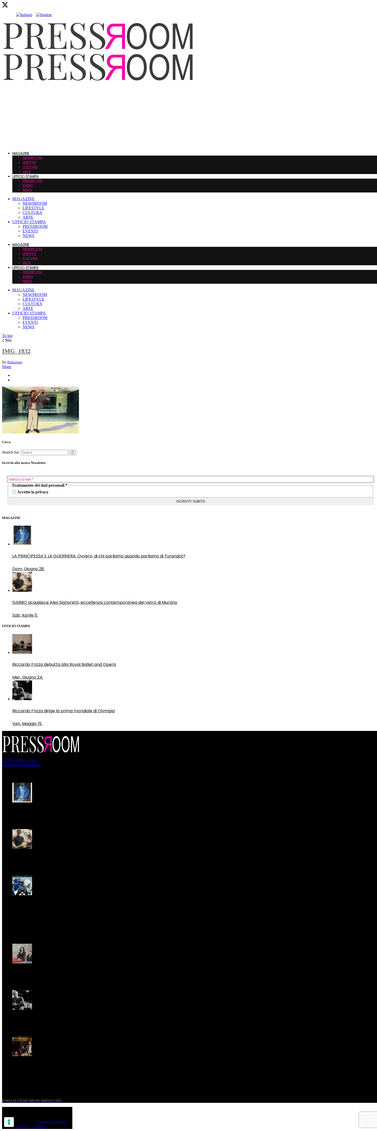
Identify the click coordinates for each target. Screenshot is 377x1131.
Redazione (14, 362)
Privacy (24, 1126)
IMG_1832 (16, 351)
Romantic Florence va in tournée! (46, 974)
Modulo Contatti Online (21, 765)
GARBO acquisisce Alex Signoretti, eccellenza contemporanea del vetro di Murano (94, 602)
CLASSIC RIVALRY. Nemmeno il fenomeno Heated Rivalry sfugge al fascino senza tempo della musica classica (92, 909)
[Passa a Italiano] (24, 15)
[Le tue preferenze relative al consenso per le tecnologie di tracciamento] (9, 1122)
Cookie (40, 1126)
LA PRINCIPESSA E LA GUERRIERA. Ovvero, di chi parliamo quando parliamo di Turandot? (98, 556)
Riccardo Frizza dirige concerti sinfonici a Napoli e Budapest (71, 1067)
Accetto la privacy (32, 492)
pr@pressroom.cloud (19, 760)
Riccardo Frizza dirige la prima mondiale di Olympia (63, 711)
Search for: (11, 452)
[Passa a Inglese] (44, 15)
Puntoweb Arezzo (51, 1122)
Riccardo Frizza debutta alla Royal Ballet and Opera (64, 664)
